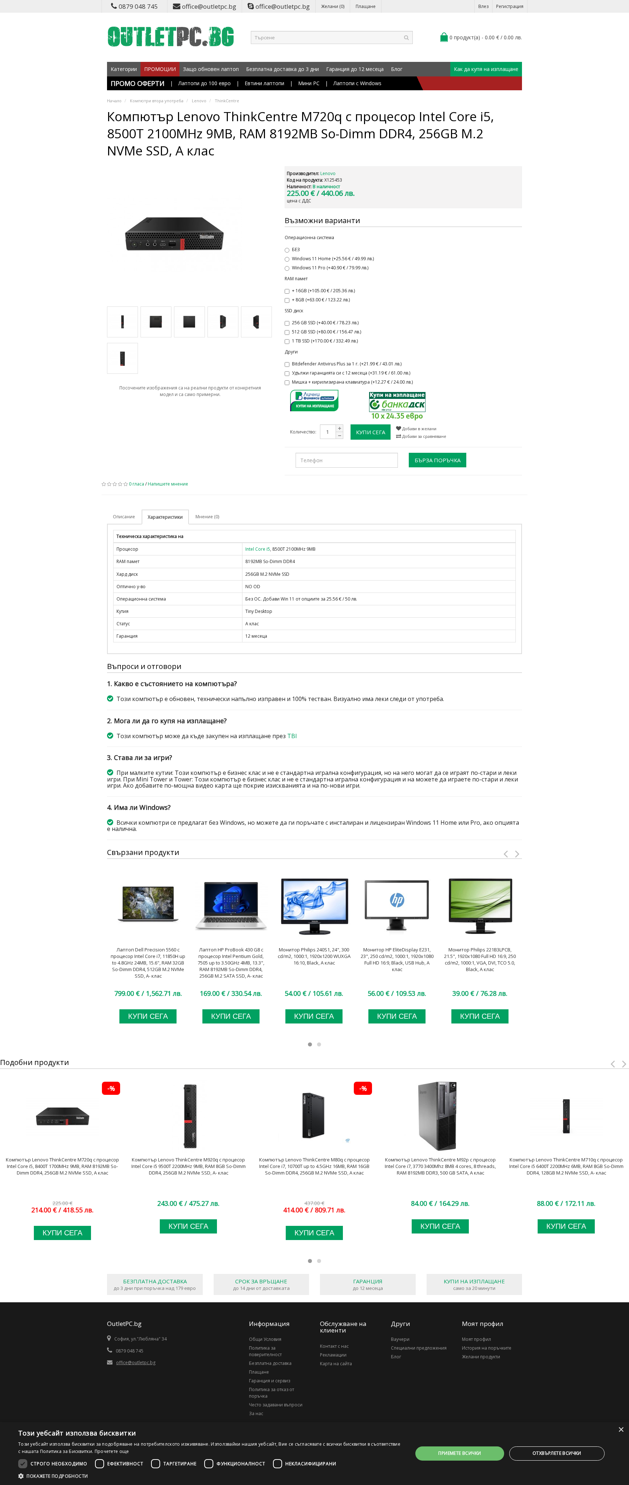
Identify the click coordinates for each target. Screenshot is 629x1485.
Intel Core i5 (257, 549)
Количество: (303, 432)
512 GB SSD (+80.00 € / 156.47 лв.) (326, 332)
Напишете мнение (168, 484)
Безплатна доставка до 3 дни (282, 69)
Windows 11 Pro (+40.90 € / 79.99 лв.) (330, 268)
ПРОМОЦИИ (160, 69)
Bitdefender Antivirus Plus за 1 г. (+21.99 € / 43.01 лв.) (346, 364)
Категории (124, 69)
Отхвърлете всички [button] (557, 1453)
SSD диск (294, 311)
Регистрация (509, 6)
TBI (292, 736)
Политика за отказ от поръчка (271, 1392)
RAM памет (296, 279)
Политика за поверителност (265, 1351)
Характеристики (165, 517)
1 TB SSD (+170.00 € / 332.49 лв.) (325, 341)
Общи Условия (265, 1339)
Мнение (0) (207, 517)
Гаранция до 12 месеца (355, 69)
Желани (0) (332, 6)
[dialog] (314, 1453)
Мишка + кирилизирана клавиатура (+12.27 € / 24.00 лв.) (352, 382)
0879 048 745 (138, 6)
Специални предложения (419, 1348)
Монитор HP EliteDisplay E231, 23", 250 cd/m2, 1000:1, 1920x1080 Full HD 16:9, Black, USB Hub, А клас (397, 959)
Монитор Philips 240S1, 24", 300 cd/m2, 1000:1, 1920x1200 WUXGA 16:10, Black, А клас (314, 956)
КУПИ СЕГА (370, 432)
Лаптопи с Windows (357, 83)
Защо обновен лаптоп (211, 69)
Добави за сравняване (423, 436)
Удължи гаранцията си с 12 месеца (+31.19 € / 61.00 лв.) (351, 373)
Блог (397, 69)
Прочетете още (112, 1451)
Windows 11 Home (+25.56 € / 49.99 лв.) (333, 259)
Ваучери (400, 1339)
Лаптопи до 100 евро (204, 83)
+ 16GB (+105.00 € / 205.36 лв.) (323, 291)
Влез (483, 6)
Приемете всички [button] (459, 1453)
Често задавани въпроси (275, 1405)
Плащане (366, 6)
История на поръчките (486, 1348)
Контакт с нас (334, 1346)
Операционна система (309, 237)
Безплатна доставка (270, 1363)
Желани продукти (481, 1357)
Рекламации (333, 1355)
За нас (256, 1413)
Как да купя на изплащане (486, 69)
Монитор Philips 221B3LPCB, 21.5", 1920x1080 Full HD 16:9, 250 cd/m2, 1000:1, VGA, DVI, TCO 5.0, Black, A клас (480, 959)
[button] (209, 1476)
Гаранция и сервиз (269, 1381)
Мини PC (309, 83)
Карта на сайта (336, 1364)
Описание (124, 517)
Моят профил (476, 1339)
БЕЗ (296, 249)
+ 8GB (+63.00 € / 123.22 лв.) (321, 300)
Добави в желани (418, 428)
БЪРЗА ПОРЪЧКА (437, 460)
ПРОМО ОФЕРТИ (138, 83)
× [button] (621, 1430)
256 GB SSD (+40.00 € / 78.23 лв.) (325, 323)
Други (291, 352)
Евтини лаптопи (264, 83)
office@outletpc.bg (209, 6)
